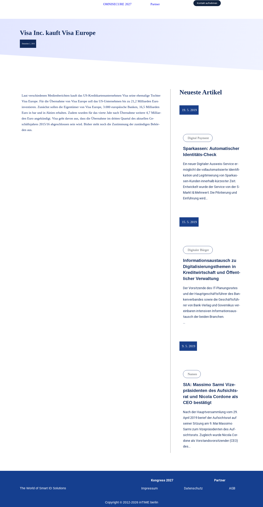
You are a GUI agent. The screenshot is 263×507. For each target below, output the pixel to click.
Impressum (149, 488)
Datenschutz (193, 488)
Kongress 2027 (162, 480)
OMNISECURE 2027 (117, 4)
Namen (192, 374)
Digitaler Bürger (198, 250)
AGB (232, 488)
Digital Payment (198, 138)
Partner (155, 4)
